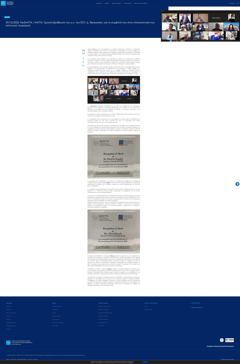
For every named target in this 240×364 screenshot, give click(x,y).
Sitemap (7, 359)
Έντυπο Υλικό (101, 325)
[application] (102, 3)
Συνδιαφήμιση (55, 309)
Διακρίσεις (8, 329)
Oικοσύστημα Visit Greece (58, 322)
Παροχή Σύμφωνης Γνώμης (104, 306)
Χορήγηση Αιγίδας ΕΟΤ (103, 309)
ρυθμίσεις (131, 362)
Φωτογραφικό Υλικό (102, 322)
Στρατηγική (8, 319)
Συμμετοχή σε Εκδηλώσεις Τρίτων (105, 312)
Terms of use (30, 359)
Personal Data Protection (22, 359)
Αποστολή (8, 309)
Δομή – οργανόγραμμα (11, 312)
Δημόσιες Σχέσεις (56, 319)
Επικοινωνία (35, 359)
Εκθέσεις (54, 312)
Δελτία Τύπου (55, 325)
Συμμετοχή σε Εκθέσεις (103, 316)
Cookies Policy (13, 359)
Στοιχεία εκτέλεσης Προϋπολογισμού (220, 346)
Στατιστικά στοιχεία (148, 309)
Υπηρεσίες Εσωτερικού (11, 322)
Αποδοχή (145, 362)
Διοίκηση (8, 316)
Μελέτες (146, 306)
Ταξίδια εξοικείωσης (56, 316)
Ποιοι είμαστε (9, 306)
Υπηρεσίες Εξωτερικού (10, 325)
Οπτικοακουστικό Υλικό (103, 319)
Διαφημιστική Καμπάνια (57, 306)
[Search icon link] (238, 3)
